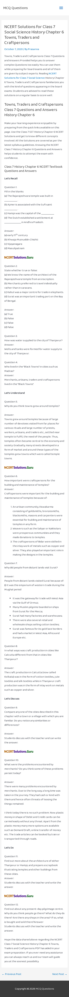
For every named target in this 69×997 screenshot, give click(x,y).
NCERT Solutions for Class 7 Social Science (30, 75)
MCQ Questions (15, 8)
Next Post (59, 974)
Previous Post (11, 974)
